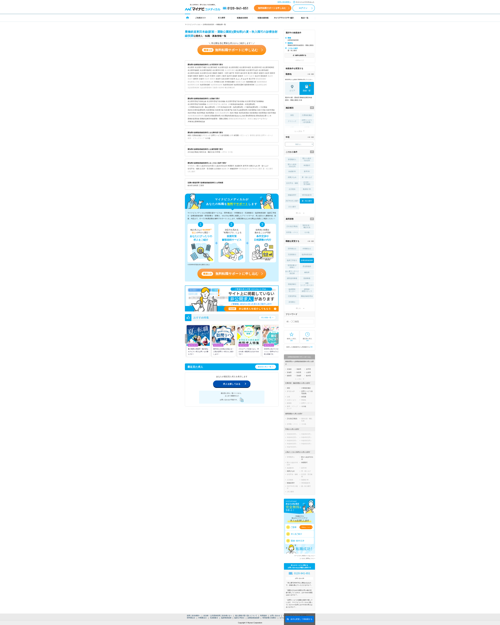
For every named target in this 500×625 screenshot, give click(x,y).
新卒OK (307, 171)
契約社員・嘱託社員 (307, 226)
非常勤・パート (292, 232)
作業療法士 (202, 618)
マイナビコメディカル (193, 24)
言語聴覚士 (214, 618)
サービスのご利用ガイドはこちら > (304, 555)
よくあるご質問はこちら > (307, 558)
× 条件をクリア (299, 60)
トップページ (187, 18)
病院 (292, 115)
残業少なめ (292, 177)
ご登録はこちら (305, 527)
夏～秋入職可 (307, 201)
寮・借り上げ (307, 177)
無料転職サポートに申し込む (231, 50)
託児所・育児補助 (307, 183)
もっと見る (298, 131)
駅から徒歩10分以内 (292, 165)
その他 (306, 232)
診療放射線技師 (208, 24)
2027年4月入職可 (292, 201)
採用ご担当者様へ (284, 2)
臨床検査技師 (226, 618)
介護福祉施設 (307, 115)
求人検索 (221, 18)
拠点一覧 (304, 18)
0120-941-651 (236, 8)
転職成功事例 (242, 18)
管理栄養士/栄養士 (269, 618)
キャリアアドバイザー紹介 (284, 18)
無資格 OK (307, 189)
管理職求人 (292, 159)
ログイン (303, 8)
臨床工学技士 (239, 618)
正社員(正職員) (292, 226)
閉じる (298, 213)
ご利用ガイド (200, 18)
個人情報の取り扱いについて (246, 616)
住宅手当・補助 (292, 183)
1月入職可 (292, 207)
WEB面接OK (307, 195)
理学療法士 (191, 618)
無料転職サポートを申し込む (272, 8)
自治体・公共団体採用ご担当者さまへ (217, 616)
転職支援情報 (263, 18)
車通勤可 (307, 165)
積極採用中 (292, 195)
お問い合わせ (275, 616)
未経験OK (292, 171)
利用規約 (263, 616)
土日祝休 (292, 189)
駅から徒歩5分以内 (307, 159)
